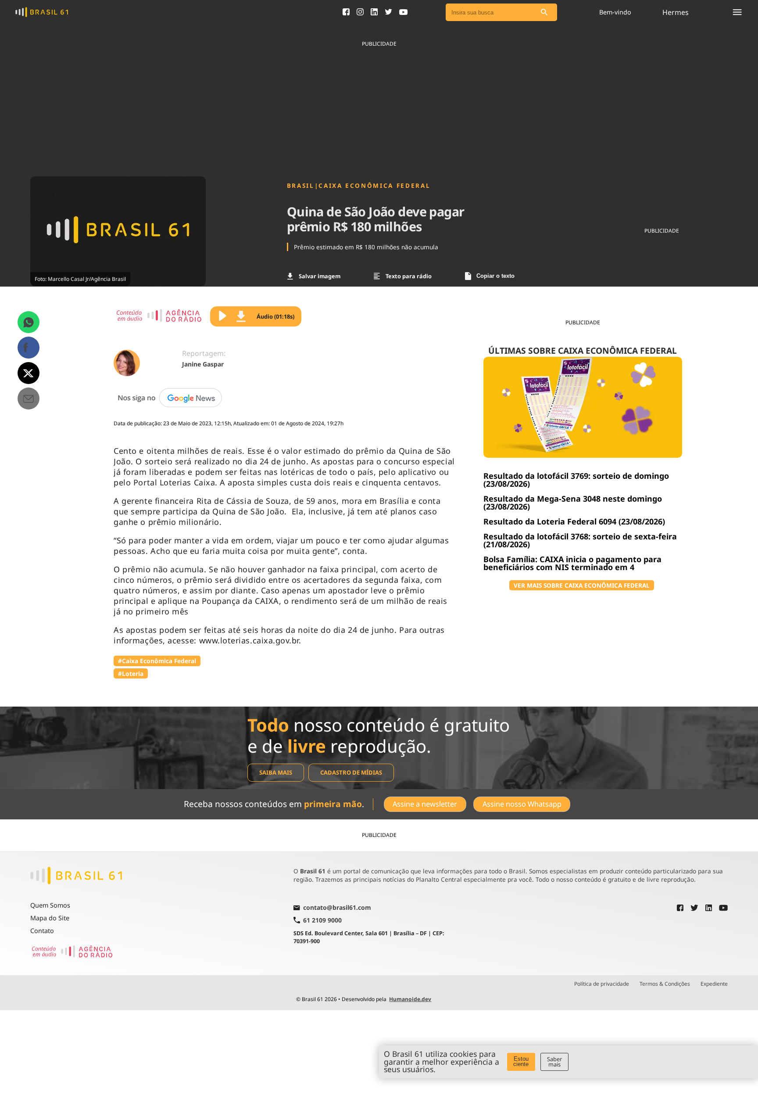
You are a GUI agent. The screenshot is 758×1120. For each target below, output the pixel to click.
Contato (42, 930)
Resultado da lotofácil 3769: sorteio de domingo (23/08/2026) (576, 480)
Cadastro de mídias (351, 772)
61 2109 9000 (322, 920)
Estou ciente (521, 1061)
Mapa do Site (49, 918)
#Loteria (130, 673)
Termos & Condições (665, 984)
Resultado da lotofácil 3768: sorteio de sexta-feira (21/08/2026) (580, 540)
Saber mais (554, 1062)
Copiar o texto (495, 276)
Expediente (714, 984)
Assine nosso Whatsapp (522, 804)
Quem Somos (50, 905)
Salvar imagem (319, 276)
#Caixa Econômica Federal (157, 661)
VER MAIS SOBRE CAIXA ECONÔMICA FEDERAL (582, 585)
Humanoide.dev (410, 999)
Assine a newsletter (425, 804)
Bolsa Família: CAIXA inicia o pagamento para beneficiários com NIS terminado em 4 (572, 563)
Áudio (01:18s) (275, 316)
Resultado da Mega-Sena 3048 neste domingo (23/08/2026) (572, 502)
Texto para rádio (409, 276)
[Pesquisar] (544, 12)
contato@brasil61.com (337, 908)
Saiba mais (275, 772)
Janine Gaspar (203, 364)
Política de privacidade (601, 984)
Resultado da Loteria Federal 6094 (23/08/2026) (574, 521)
